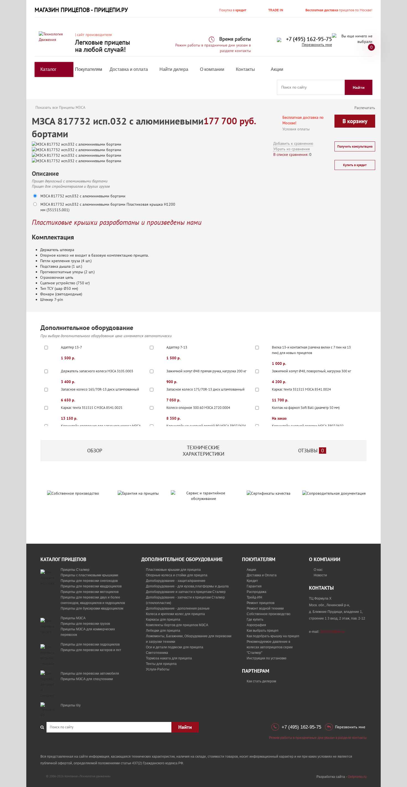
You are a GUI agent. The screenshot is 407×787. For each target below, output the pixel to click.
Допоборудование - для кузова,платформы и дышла (187, 586)
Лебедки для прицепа (163, 631)
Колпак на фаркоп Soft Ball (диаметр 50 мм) (306, 407)
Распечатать (364, 107)
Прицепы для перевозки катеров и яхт (91, 650)
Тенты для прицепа (161, 664)
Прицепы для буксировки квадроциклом (92, 608)
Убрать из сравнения (291, 148)
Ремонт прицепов (260, 603)
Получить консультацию (355, 146)
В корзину (354, 121)
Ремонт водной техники (265, 608)
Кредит (252, 581)
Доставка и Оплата (262, 575)
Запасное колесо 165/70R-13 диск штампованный (100, 389)
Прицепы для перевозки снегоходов (89, 581)
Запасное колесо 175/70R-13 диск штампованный (205, 389)
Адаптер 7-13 (176, 347)
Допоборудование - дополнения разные (178, 608)
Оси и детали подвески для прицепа (174, 647)
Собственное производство (268, 614)
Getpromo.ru (357, 777)
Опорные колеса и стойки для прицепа (176, 575)
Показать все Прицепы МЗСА (60, 107)
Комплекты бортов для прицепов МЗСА (177, 625)
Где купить (255, 619)
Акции (277, 69)
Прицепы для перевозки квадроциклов (91, 586)
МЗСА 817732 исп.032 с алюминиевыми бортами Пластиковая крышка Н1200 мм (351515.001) (107, 207)
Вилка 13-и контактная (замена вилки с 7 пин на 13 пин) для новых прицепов (311, 350)
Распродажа (256, 592)
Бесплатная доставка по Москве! (303, 120)
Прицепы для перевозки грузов (85, 624)
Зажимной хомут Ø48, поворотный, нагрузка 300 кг (311, 371)
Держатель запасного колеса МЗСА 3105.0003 (97, 371)
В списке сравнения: (290, 154)
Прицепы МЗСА (73, 618)
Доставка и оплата (129, 69)
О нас (318, 570)
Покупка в (232, 10)
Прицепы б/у (71, 705)
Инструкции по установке (267, 658)
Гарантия (254, 586)
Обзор (94, 450)
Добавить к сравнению (293, 143)
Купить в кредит (355, 165)
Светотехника (157, 653)
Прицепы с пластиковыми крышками (89, 575)
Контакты (245, 69)
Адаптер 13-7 (71, 347)
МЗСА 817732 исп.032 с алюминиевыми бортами (82, 195)
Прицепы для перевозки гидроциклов (90, 644)
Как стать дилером (261, 681)
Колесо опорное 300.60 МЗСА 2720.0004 (198, 407)
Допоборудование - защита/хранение (175, 581)
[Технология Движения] (55, 36)
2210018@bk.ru (332, 632)
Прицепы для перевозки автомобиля (90, 673)
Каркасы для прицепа (163, 619)
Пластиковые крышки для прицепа (173, 570)
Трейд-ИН (254, 597)
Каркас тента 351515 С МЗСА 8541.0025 (91, 407)
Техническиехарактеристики (203, 450)
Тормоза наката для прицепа (169, 658)
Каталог (48, 69)
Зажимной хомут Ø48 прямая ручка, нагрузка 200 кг (206, 371)
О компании (212, 69)
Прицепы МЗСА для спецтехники (87, 679)
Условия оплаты (296, 129)
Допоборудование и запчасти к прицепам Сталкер (186, 592)
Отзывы (311, 450)
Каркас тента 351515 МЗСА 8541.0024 (301, 389)
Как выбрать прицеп (263, 631)
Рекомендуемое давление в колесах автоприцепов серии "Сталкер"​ (270, 647)
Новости (320, 575)
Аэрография (256, 625)
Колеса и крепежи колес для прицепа (175, 614)
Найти (359, 87)
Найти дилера (173, 69)
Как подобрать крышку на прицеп (273, 636)
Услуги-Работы (157, 669)
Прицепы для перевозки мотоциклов (90, 592)
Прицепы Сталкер (75, 570)
